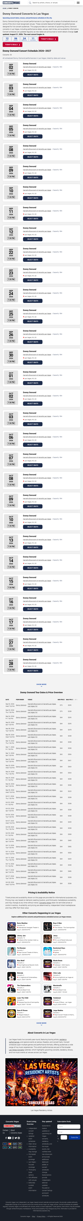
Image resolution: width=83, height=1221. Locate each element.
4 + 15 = (58, 1137)
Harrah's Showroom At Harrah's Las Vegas (37, 67)
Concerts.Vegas (45, 903)
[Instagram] (13, 1138)
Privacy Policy (41, 1216)
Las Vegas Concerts (16, 1050)
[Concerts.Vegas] (12, 1126)
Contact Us (5, 1131)
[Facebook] (6, 1138)
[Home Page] (11, 2)
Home (4, 8)
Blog (33, 1216)
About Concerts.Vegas (16, 1131)
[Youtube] (9, 1138)
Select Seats (32, 75)
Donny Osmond (21, 705)
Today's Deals (47, 39)
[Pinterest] (19, 1138)
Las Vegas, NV (32, 706)
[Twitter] (16, 1138)
